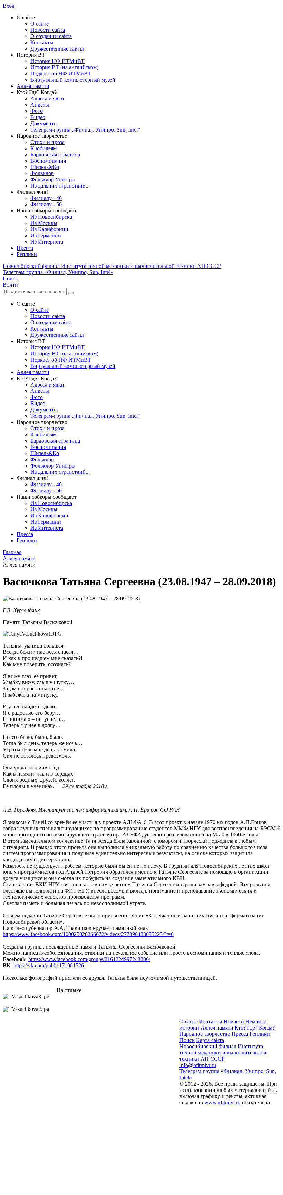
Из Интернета (46, 242)
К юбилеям (43, 148)
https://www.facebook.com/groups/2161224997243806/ (89, 959)
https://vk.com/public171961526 (48, 965)
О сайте (39, 24)
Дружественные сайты (57, 49)
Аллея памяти (33, 86)
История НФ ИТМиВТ (57, 61)
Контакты (41, 42)
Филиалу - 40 (46, 198)
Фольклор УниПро (52, 179)
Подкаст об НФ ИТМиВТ (60, 73)
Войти (10, 285)
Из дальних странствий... (60, 186)
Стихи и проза (47, 142)
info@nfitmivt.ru (197, 1065)
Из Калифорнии (49, 229)
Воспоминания (48, 161)
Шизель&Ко (44, 167)
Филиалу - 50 (46, 204)
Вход (8, 6)
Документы (44, 123)
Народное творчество (204, 1034)
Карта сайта (210, 1040)
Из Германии (45, 235)
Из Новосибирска (51, 217)
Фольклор (42, 173)
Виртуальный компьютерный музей (72, 80)
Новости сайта (47, 30)
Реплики (27, 254)
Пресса (25, 248)
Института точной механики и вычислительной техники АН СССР (112, 266)
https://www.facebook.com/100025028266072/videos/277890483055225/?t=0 (88, 934)
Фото (36, 111)
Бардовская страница (55, 154)
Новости (234, 1021)
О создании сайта (51, 36)
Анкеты (39, 105)
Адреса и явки (47, 98)
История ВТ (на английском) (64, 67)
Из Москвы (43, 223)
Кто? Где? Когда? (255, 1028)
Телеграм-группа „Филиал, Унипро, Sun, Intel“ (85, 130)
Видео (37, 117)
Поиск (187, 1040)
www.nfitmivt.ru (222, 1102)
